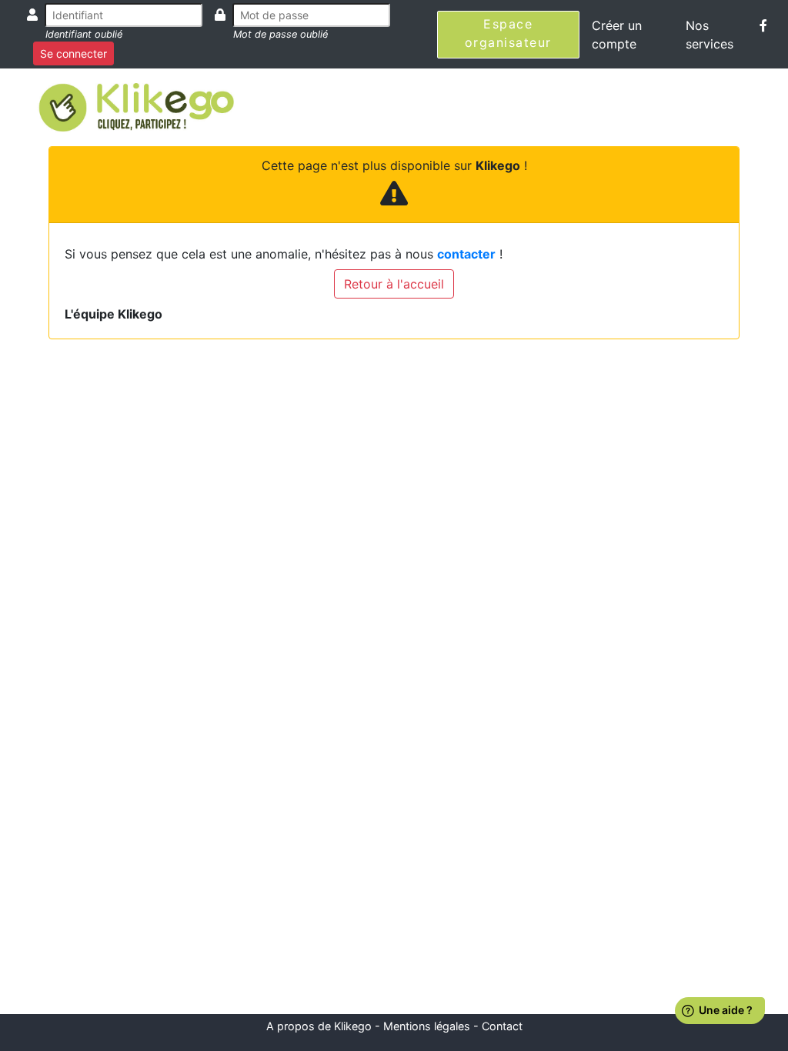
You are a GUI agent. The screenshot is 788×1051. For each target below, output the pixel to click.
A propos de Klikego (319, 1026)
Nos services (709, 35)
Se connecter (73, 53)
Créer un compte (617, 35)
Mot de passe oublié (280, 34)
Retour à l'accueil (394, 284)
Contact (502, 1026)
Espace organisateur (508, 33)
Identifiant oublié (83, 34)
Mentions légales (426, 1026)
